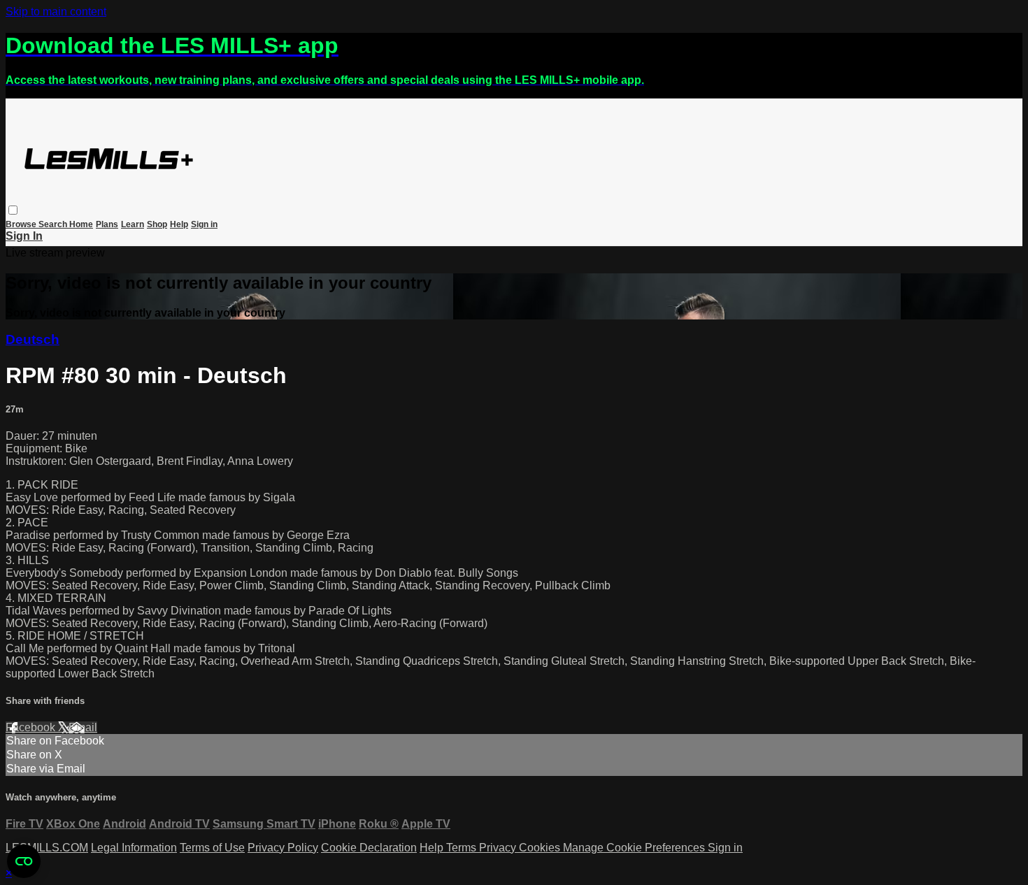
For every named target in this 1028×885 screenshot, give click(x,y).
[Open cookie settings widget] (24, 861)
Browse (22, 224)
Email (83, 727)
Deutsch (32, 339)
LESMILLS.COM (47, 848)
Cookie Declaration (369, 848)
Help (179, 224)
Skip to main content (56, 11)
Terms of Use (212, 848)
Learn (132, 224)
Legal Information (134, 848)
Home (81, 224)
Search (53, 224)
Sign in (204, 224)
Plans (107, 224)
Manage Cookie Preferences (635, 848)
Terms (462, 848)
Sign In (24, 236)
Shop (157, 224)
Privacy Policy (283, 848)
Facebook (32, 727)
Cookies (541, 848)
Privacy (499, 848)
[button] (12, 210)
